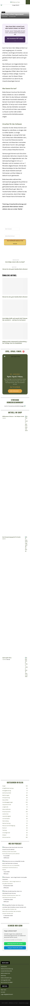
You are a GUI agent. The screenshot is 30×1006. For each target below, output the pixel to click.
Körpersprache (6, 811)
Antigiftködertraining (7, 788)
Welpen (3, 12)
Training (4, 830)
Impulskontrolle (6, 804)
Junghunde (5, 807)
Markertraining (6, 823)
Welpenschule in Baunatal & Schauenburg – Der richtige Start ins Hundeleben (15, 342)
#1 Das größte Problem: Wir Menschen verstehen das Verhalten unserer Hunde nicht (11, 911)
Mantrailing (5, 821)
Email (6, 233)
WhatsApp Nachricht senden (15, 943)
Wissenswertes (6, 837)
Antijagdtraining (6, 790)
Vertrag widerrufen (5, 980)
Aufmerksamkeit (6, 793)
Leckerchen (5, 814)
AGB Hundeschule (5, 973)
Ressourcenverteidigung (8, 825)
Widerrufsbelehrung (6, 977)
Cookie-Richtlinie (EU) (6, 971)
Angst (4, 786)
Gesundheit (5, 800)
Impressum (4, 966)
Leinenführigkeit (6, 816)
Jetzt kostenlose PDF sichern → (15, 39)
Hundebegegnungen (7, 802)
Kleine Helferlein (6, 809)
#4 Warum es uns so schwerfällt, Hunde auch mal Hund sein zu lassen (11, 867)
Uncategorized (6, 832)
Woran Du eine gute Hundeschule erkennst (15, 269)
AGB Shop (3, 975)
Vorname (7, 226)
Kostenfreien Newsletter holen (15, 242)
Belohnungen (5, 795)
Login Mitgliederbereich (7, 994)
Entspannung (6, 797)
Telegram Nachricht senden (15, 947)
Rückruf (4, 828)
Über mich (3, 989)
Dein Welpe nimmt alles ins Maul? (15, 262)
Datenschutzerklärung (7, 968)
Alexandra (5, 16)
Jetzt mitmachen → (15, 391)
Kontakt (3, 992)
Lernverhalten (6, 818)
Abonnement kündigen (7, 982)
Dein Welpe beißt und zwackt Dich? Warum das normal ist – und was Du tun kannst (14, 319)
